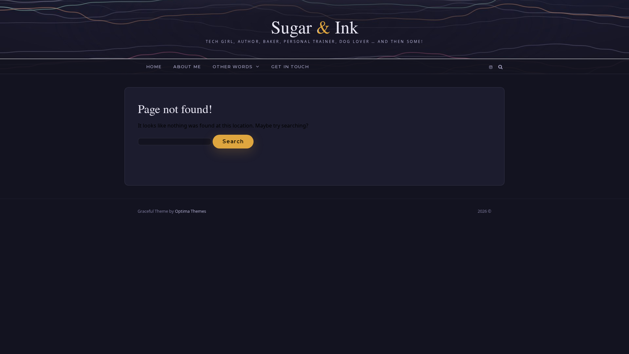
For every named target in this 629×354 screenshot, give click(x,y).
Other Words (233, 66)
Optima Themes (190, 211)
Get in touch (290, 66)
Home (154, 66)
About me (187, 66)
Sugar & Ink (314, 26)
